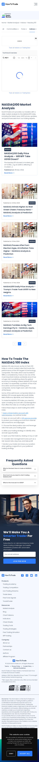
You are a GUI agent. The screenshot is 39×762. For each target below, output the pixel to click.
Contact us (7, 650)
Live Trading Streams (10, 591)
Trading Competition (10, 587)
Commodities (12, 29)
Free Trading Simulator (11, 632)
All (3, 29)
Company (5, 640)
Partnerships (7, 646)
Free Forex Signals (9, 598)
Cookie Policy (27, 666)
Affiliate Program (9, 656)
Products (5, 581)
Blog (4, 612)
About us (6, 643)
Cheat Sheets (8, 622)
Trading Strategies (9, 629)
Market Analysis (13, 23)
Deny (11, 754)
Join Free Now (19, 561)
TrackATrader (8, 601)
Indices (23, 23)
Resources (6, 605)
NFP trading (7, 636)
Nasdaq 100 (32, 23)
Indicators (6, 619)
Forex (23, 29)
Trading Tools (8, 625)
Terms (7, 666)
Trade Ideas (7, 594)
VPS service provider (29, 418)
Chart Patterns (8, 615)
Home (4, 23)
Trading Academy (9, 584)
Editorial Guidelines (19, 668)
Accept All (25, 754)
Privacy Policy (16, 666)
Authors (6, 653)
